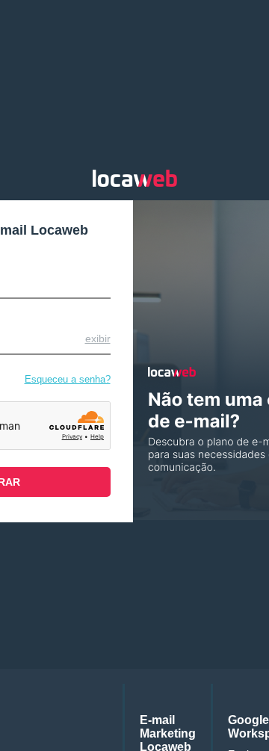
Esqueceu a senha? (68, 379)
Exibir (98, 338)
